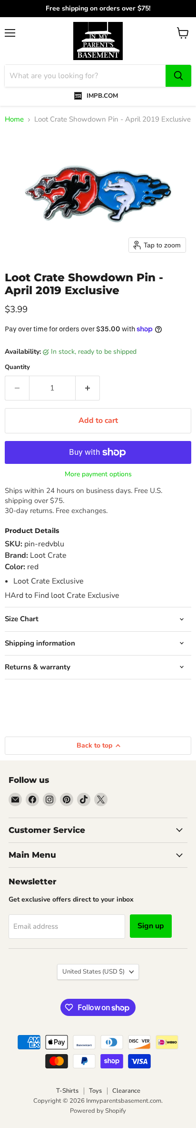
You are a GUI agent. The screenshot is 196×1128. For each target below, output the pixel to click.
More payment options (98, 474)
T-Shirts (67, 1091)
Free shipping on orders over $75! (98, 8)
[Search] (178, 76)
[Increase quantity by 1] (88, 388)
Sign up (150, 926)
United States (93, 971)
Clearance (126, 1091)
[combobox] (85, 76)
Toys (95, 1091)
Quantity (17, 367)
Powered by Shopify (98, 1111)
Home (14, 119)
